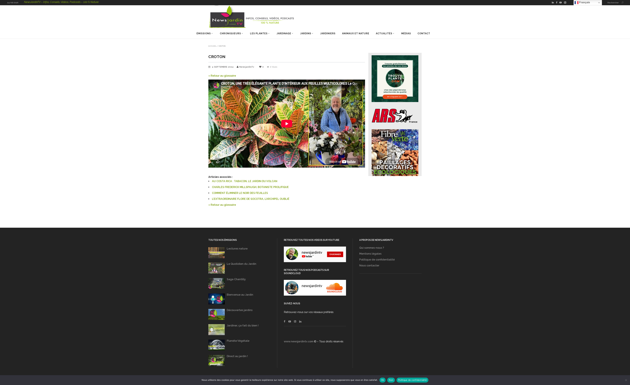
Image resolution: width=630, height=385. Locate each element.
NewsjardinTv (246, 67)
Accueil (212, 46)
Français (584, 2)
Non (391, 380)
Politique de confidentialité (377, 259)
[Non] (626, 380)
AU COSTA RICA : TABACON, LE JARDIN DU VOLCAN (244, 181)
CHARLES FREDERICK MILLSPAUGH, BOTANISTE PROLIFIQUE (250, 187)
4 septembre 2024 (223, 67)
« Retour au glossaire (222, 75)
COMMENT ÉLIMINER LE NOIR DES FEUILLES (240, 193)
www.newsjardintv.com (298, 341)
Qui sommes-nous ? (371, 247)
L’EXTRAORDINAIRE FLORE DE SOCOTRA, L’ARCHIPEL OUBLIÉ (250, 198)
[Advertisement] (390, 311)
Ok (382, 380)
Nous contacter (369, 265)
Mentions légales (370, 253)
